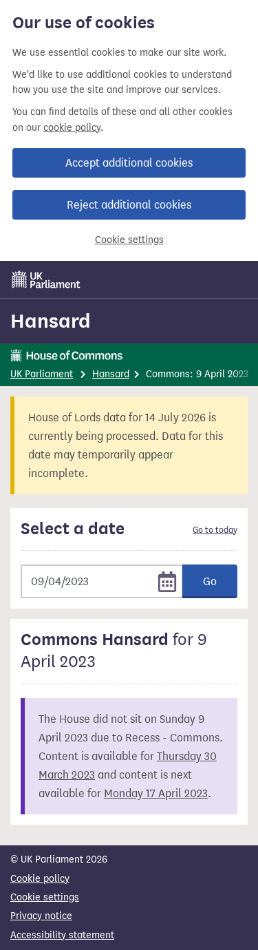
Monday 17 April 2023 (156, 793)
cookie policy (71, 128)
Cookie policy (39, 879)
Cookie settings (129, 240)
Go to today (215, 530)
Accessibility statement (62, 935)
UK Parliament (41, 374)
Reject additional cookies (129, 204)
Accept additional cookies (129, 162)
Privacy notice (41, 916)
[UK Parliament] (46, 279)
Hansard (50, 320)
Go (210, 581)
